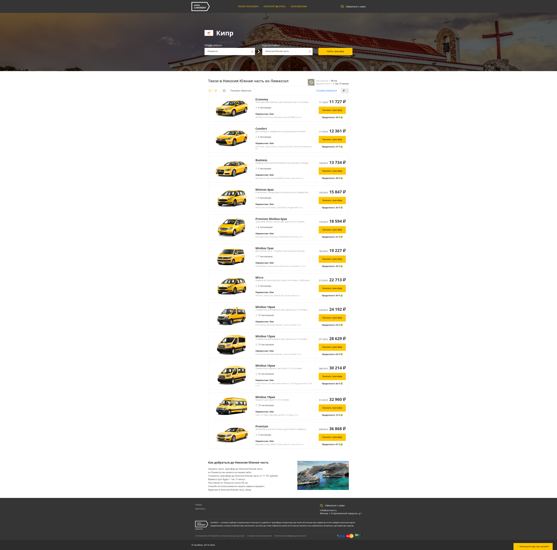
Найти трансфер (335, 51)
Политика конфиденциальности (290, 535)
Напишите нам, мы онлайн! (534, 546)
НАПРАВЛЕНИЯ (299, 6)
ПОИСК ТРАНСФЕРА (248, 6)
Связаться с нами (356, 6)
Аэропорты (200, 508)
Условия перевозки (326, 90)
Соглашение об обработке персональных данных (220, 535)
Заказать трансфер (332, 110)
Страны (198, 504)
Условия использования (259, 535)
